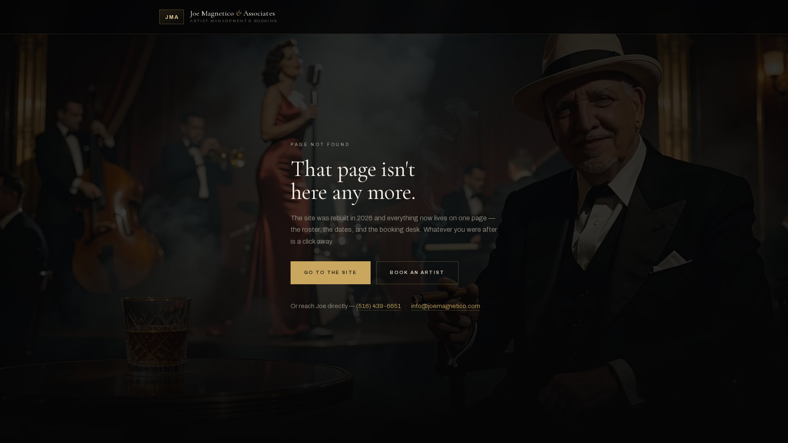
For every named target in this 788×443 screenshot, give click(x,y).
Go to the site (330, 272)
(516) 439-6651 (378, 306)
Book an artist (417, 272)
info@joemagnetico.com (445, 306)
